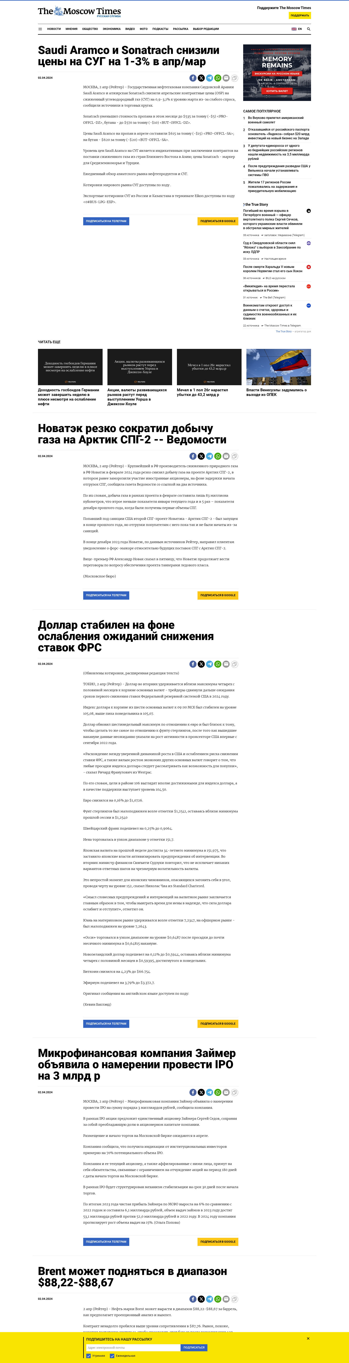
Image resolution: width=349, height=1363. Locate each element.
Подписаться (174, 705)
